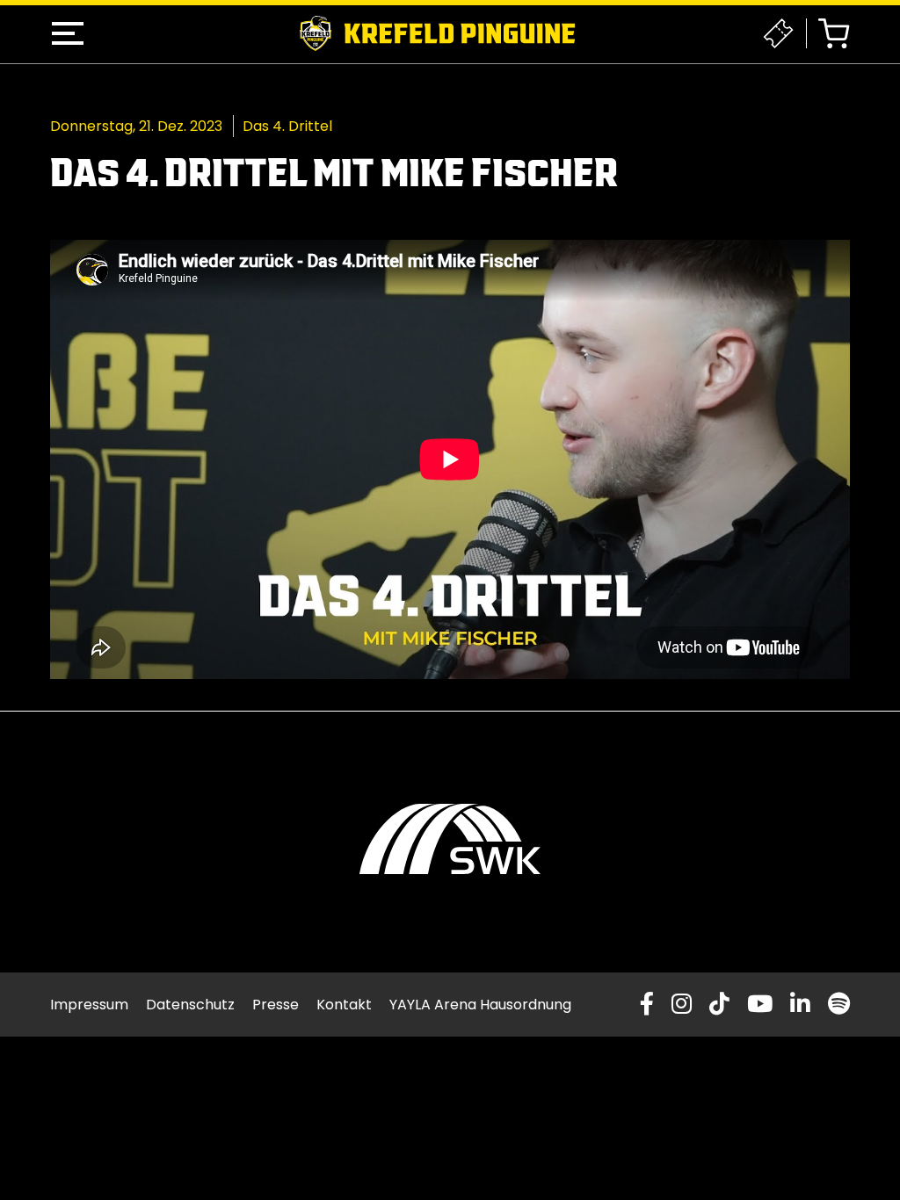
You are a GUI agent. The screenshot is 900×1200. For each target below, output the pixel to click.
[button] (67, 33)
